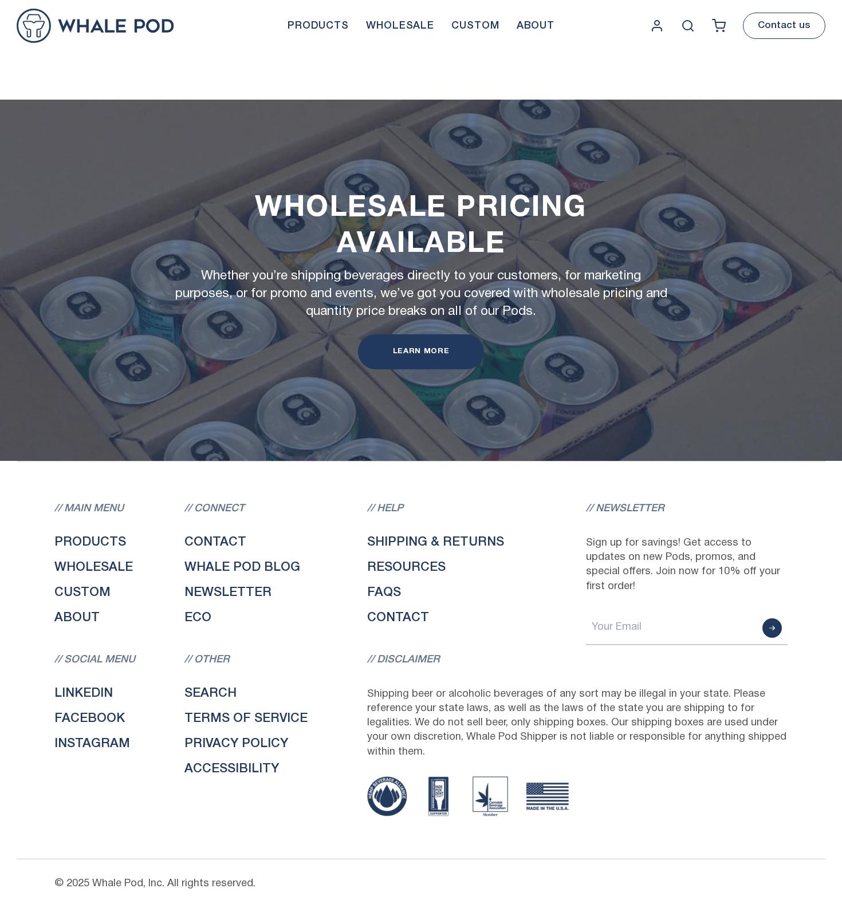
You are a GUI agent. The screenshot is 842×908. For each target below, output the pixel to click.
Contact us (784, 25)
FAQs (384, 592)
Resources (406, 567)
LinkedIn (83, 693)
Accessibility (231, 769)
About (77, 617)
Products (90, 542)
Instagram (92, 743)
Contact (215, 542)
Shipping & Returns (435, 542)
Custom (82, 592)
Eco (197, 617)
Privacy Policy (236, 743)
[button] (318, 26)
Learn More (421, 351)
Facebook (89, 718)
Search (210, 693)
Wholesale (93, 567)
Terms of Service (246, 718)
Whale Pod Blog (242, 567)
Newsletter (228, 592)
